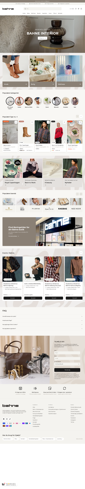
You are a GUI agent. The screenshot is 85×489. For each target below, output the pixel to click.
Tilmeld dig (67, 370)
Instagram (73, 420)
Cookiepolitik (36, 426)
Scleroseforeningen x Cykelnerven (57, 409)
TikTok (72, 422)
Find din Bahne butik (76, 407)
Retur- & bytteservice (38, 409)
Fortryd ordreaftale (37, 413)
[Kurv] (81, 9)
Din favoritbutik (57, 361)
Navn (55, 350)
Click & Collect (74, 409)
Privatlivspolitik (36, 424)
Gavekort (35, 420)
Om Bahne (51, 407)
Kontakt (35, 422)
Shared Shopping (75, 411)
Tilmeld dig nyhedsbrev (77, 413)
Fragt (34, 418)
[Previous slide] (77, 116)
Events (72, 415)
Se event (12, 298)
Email (55, 356)
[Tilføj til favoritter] (15, 122)
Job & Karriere (51, 411)
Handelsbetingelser (38, 415)
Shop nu (41, 38)
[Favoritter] (76, 9)
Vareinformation (52, 413)
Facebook (73, 418)
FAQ (34, 407)
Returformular (36, 411)
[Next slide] (81, 116)
